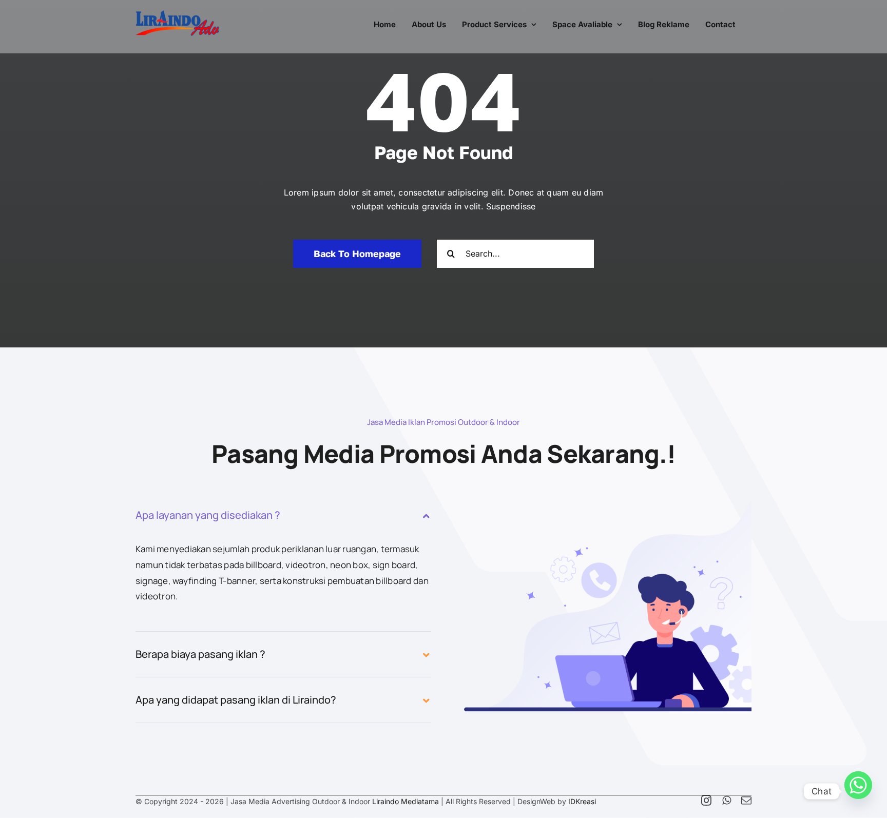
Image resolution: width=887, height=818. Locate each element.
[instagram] (706, 800)
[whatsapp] (726, 800)
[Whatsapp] (858, 791)
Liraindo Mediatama (405, 801)
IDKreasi (582, 801)
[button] (283, 515)
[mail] (746, 800)
